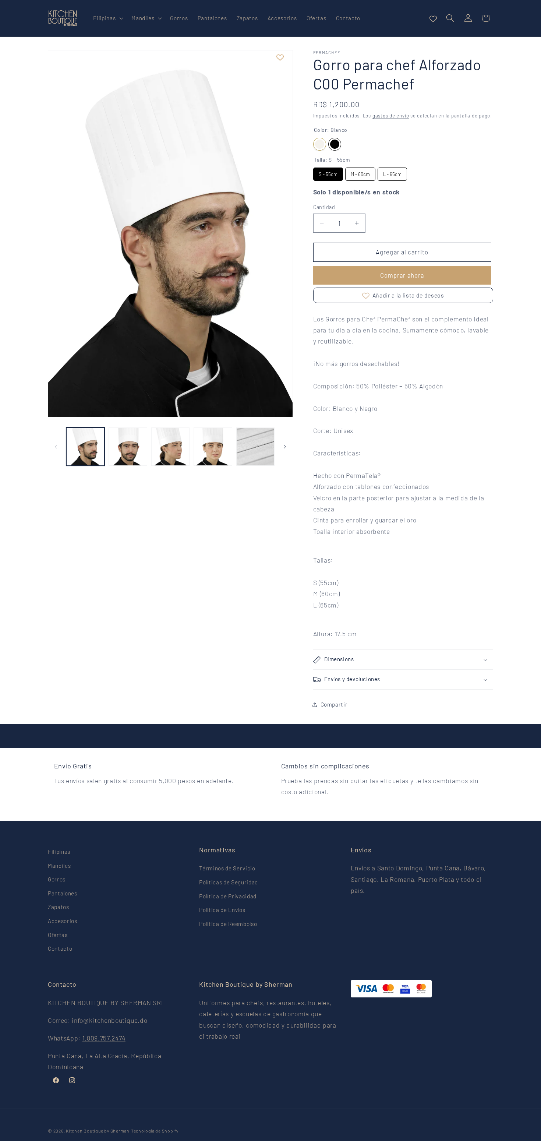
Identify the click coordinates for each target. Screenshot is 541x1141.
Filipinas (59, 851)
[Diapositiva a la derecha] (285, 447)
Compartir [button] (334, 704)
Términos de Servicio (227, 868)
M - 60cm (360, 174)
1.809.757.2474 (103, 1037)
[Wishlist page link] (433, 18)
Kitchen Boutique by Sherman (98, 1130)
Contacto (60, 948)
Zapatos (58, 907)
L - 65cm (392, 174)
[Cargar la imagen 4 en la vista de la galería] (213, 446)
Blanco (319, 144)
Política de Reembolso (228, 923)
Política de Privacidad (228, 896)
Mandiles (59, 865)
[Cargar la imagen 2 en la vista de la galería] (128, 446)
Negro (334, 144)
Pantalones (62, 893)
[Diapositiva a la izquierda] (56, 447)
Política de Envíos (222, 910)
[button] (107, 18)
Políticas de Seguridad (228, 882)
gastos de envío (390, 116)
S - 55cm (328, 174)
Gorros (57, 879)
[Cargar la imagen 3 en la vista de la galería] (170, 446)
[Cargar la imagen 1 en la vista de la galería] (85, 446)
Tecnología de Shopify (154, 1130)
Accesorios (62, 921)
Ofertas (58, 935)
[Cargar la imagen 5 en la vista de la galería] (255, 446)
